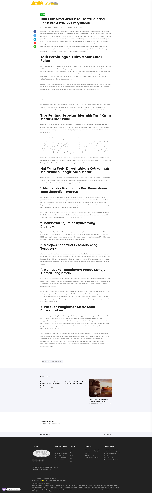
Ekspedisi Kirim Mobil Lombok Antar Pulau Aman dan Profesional (76, 383)
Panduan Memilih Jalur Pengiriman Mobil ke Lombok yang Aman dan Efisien (50, 383)
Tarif (86, 3)
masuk (48, 423)
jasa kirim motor (46, 361)
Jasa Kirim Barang (61, 480)
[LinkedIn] (34, 39)
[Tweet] (34, 35)
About (72, 3)
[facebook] (110, 3)
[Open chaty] (4, 489)
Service (79, 3)
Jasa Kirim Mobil (49, 480)
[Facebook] (34, 31)
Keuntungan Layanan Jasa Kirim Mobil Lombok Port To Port (98, 400)
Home (65, 3)
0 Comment (69, 27)
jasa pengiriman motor (57, 361)
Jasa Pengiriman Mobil (45, 469)
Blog (93, 3)
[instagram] (114, 3)
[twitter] (112, 3)
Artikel (43, 14)
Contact (101, 3)
